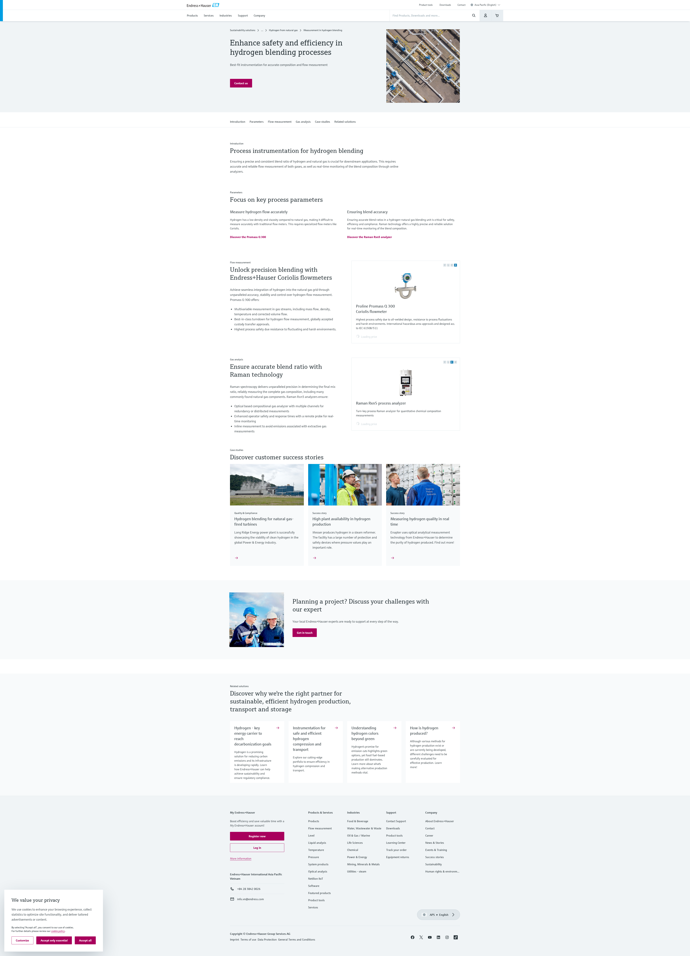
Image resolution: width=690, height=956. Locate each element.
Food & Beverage (357, 821)
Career (429, 835)
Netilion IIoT (315, 878)
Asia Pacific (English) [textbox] (485, 4)
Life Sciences (355, 842)
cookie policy (58, 931)
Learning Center (396, 842)
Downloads (445, 4)
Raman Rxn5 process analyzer (381, 403)
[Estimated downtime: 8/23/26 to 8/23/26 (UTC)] (485, 15)
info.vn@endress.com (250, 899)
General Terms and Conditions (296, 939)
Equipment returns (397, 857)
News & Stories (434, 842)
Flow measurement (320, 828)
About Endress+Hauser (439, 821)
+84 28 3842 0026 (248, 889)
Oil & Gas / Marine (358, 835)
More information (240, 858)
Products (313, 821)
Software (313, 886)
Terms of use (248, 939)
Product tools (426, 4)
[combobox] (487, 5)
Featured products (319, 893)
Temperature (316, 850)
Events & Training (436, 850)
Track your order (396, 850)
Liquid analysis (317, 842)
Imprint (234, 939)
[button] (241, 83)
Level (311, 835)
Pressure (313, 857)
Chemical (352, 850)
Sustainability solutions (242, 30)
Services (313, 907)
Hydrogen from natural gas (283, 30)
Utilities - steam (356, 871)
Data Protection (267, 939)
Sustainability (433, 864)
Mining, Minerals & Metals (363, 864)
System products (318, 864)
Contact (461, 4)
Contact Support (396, 821)
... (262, 30)
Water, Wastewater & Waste (364, 828)
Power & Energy (357, 857)
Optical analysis (317, 871)
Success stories (434, 857)
